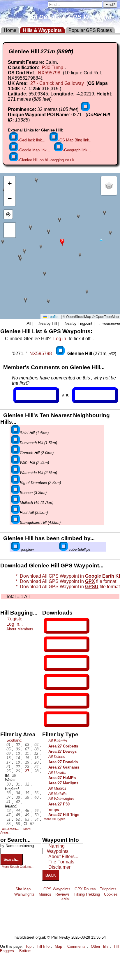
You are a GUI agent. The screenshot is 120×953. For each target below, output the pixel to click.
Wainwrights (24, 894)
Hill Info (43, 946)
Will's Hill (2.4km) (34, 463)
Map (58, 946)
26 (18, 771)
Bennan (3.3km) (33, 492)
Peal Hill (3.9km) (34, 512)
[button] (62, 241)
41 (8, 802)
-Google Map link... (34, 150)
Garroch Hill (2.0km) (37, 453)
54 (36, 819)
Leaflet (53, 316)
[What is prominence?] (85, 109)
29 (14, 775)
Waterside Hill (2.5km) (38, 472)
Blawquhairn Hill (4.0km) (40, 522)
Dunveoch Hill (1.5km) (38, 443)
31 (18, 784)
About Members (19, 629)
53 (27, 819)
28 (36, 771)
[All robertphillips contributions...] (63, 549)
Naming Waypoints (57, 849)
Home (10, 30)
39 (27, 797)
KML (51, 682)
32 (27, 784)
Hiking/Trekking (87, 894)
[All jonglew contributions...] (15, 549)
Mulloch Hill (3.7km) (36, 502)
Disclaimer (59, 867)
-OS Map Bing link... (75, 140)
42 (18, 802)
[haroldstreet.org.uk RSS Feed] (37, 889)
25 (8, 771)
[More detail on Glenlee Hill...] (60, 353)
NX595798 (49, 72)
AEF (51, 700)
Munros (45, 894)
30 (8, 784)
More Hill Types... (56, 819)
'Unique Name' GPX (65, 644)
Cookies (111, 894)
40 (36, 797)
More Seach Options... (17, 866)
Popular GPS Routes (90, 30)
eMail (65, 899)
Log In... (87, 395)
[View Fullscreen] (9, 230)
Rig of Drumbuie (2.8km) (40, 482)
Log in (59, 338)
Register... (30, 395)
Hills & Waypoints (42, 30)
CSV (51, 719)
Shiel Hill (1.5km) (34, 433)
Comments (76, 946)
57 (32, 824)
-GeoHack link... (31, 140)
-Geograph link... (77, 150)
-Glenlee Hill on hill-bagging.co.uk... (48, 160)
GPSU (52, 663)
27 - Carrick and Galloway (57, 83)
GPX (51, 625)
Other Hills (100, 946)
